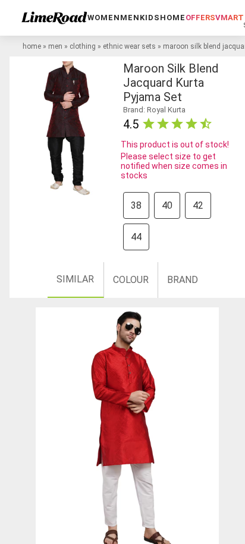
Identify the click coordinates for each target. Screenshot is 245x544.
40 (167, 205)
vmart (229, 17)
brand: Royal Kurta (154, 109)
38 (136, 205)
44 (136, 237)
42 (198, 205)
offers (200, 17)
